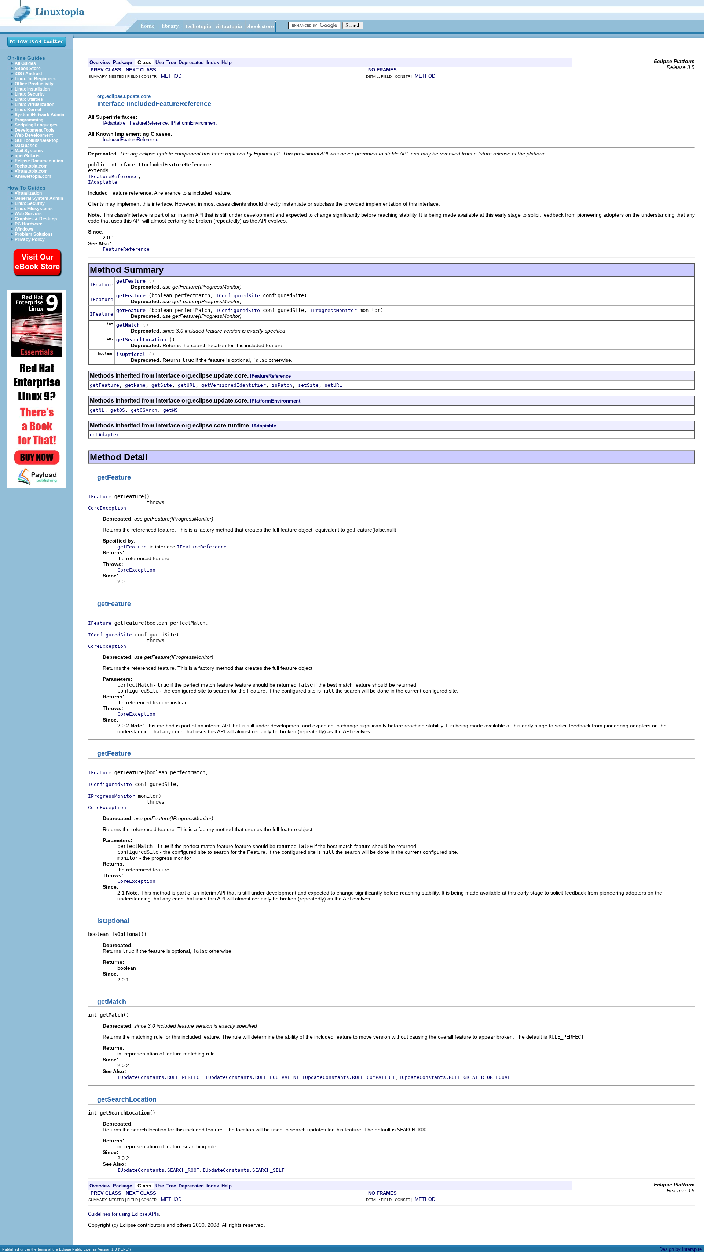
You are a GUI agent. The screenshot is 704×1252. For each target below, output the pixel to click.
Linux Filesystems (34, 208)
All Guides (25, 63)
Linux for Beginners (35, 78)
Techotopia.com (31, 166)
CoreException (107, 508)
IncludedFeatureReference (130, 139)
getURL (186, 385)
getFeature (131, 281)
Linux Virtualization (34, 104)
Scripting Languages (36, 125)
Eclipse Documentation (39, 161)
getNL (97, 410)
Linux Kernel (28, 109)
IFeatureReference (148, 123)
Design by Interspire (680, 1249)
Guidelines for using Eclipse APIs (123, 1214)
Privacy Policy (30, 239)
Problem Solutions (34, 234)
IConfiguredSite (238, 295)
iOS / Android (28, 73)
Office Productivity (34, 84)
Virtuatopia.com (31, 171)
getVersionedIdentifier (233, 385)
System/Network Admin (39, 114)
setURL (333, 385)
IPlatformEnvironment (193, 123)
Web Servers (28, 213)
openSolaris (27, 155)
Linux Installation (32, 89)
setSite (308, 385)
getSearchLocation (141, 339)
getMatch (128, 325)
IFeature (101, 284)
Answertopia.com (33, 176)
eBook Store (28, 68)
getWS (170, 410)
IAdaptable (114, 123)
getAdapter (104, 434)
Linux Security (30, 94)
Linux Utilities (29, 99)
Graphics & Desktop (36, 218)
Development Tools (35, 130)
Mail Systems (29, 150)
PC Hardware (29, 224)
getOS (117, 410)
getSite (161, 385)
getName (135, 385)
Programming (29, 119)
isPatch (282, 385)
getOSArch (144, 410)
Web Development (34, 135)
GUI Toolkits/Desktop (36, 140)
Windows (24, 229)
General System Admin (39, 198)
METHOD (171, 76)
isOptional (131, 354)
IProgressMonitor (333, 310)
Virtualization (28, 193)
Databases (26, 145)
